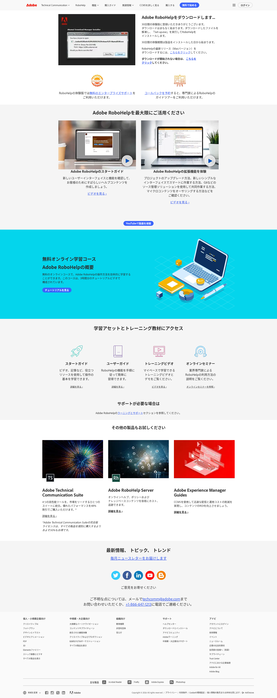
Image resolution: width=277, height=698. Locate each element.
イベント (213, 636)
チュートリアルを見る (57, 290)
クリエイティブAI (30, 624)
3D (24, 645)
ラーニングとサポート (130, 413)
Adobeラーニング (170, 636)
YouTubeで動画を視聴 (138, 223)
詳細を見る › (76, 386)
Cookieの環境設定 (197, 692)
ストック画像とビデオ (32, 654)
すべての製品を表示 (31, 658)
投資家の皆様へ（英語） (220, 649)
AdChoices (249, 692)
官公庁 (119, 632)
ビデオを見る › (97, 193)
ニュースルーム (216, 641)
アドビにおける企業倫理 (220, 662)
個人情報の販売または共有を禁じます (223, 692)
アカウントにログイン (219, 624)
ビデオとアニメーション (33, 636)
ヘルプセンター (169, 624)
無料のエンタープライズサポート (111, 93)
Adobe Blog (214, 671)
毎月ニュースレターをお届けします (138, 558)
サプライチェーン (217, 654)
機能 (94, 5)
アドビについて (216, 628)
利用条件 (183, 692)
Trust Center (214, 658)
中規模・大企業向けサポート (175, 641)
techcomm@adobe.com (161, 598)
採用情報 (213, 632)
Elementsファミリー (32, 649)
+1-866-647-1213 (138, 604)
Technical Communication (54, 5)
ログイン (245, 5)
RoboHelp (80, 5)
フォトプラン (29, 628)
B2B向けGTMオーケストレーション (85, 641)
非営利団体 (121, 628)
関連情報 (126, 5)
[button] (234, 5)
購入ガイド (110, 5)
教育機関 (120, 624)
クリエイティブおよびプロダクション (86, 636)
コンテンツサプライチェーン (82, 628)
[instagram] (52, 692)
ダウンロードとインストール (175, 628)
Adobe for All (214, 667)
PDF (25, 641)
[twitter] (57, 692)
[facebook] (46, 692)
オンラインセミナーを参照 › (200, 386)
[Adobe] (31, 5)
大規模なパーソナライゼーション (84, 624)
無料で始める (189, 5)
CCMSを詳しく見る (149, 5)
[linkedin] (63, 692)
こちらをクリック (180, 52)
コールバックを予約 (158, 93)
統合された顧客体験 (78, 632)
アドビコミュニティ (171, 632)
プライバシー (171, 692)
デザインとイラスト (31, 632)
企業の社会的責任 (217, 645)
